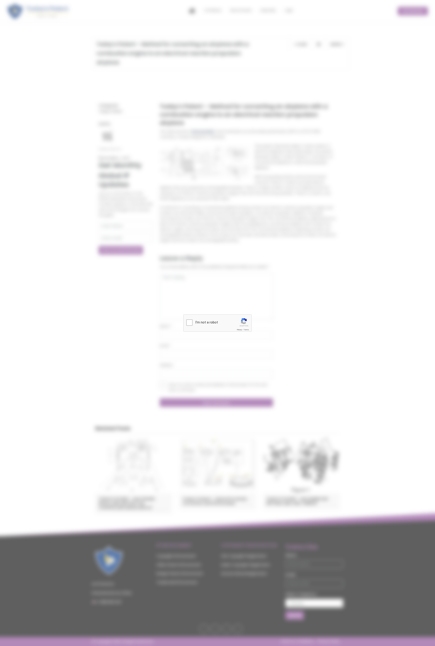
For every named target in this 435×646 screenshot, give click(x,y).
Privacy (239, 330)
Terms (246, 330)
